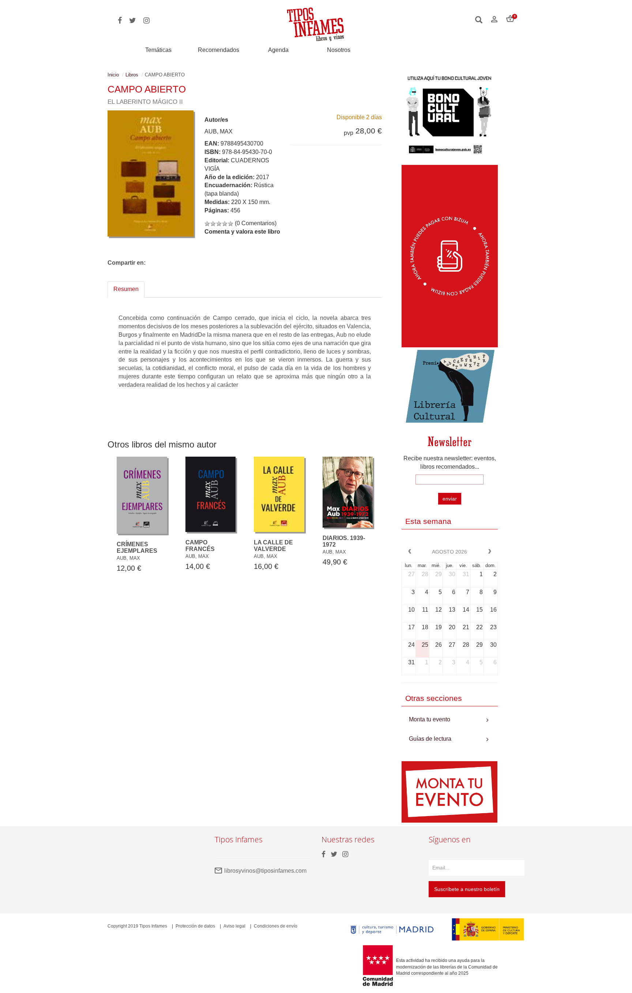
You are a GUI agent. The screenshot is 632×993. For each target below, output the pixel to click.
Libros (131, 75)
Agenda (278, 50)
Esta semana (428, 521)
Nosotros (338, 50)
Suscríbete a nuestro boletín (467, 889)
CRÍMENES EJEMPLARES (137, 547)
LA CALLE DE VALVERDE (273, 545)
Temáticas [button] (158, 50)
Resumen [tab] (126, 289)
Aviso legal (234, 926)
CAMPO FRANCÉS (200, 545)
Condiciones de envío (275, 926)
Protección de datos (195, 926)
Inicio (113, 75)
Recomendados (218, 50)
